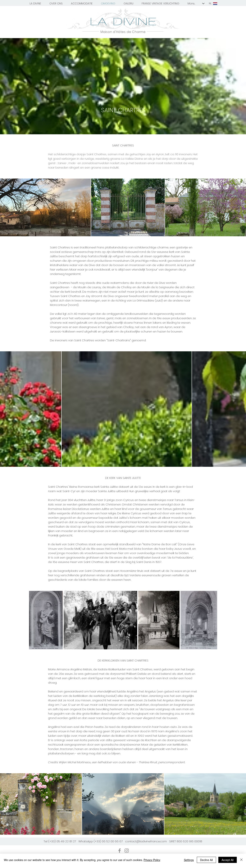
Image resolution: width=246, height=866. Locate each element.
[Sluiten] (241, 860)
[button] (35, 3)
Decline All (206, 860)
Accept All (228, 860)
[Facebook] (119, 850)
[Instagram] (127, 850)
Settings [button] (189, 860)
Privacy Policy (152, 860)
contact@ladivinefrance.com (146, 841)
